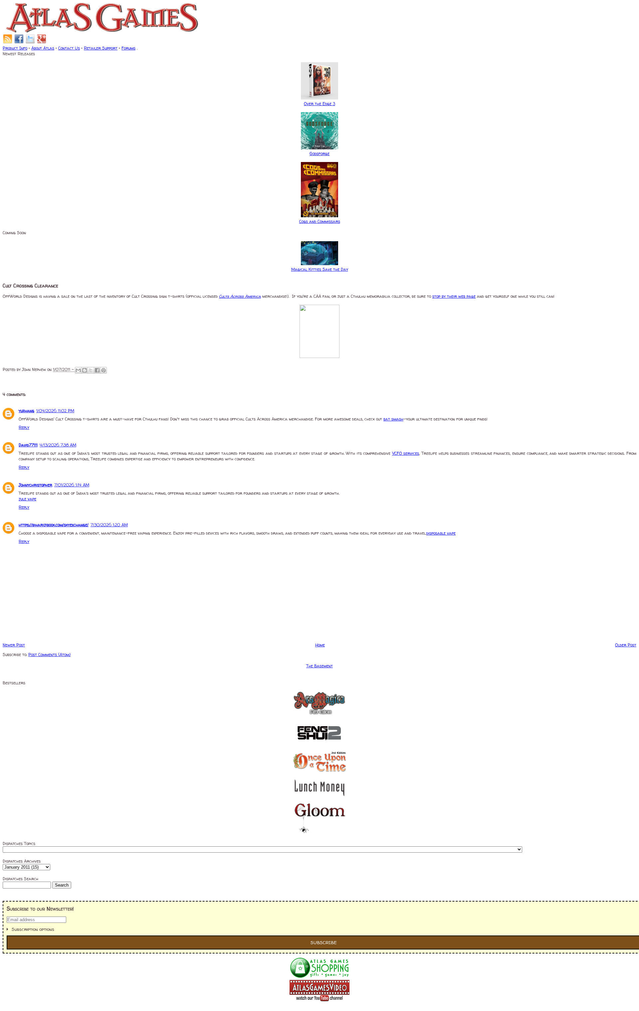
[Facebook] (19, 42)
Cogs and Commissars (319, 221)
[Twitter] (30, 42)
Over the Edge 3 (319, 103)
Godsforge (319, 153)
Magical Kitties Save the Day (319, 269)
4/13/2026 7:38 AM (58, 445)
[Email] (8, 42)
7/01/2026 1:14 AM (71, 485)
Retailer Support (100, 48)
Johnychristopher (35, 485)
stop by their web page (454, 296)
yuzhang (26, 411)
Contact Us (69, 48)
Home (320, 645)
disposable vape (441, 533)
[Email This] (78, 370)
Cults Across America (240, 296)
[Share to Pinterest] (103, 370)
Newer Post (14, 645)
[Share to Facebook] (97, 370)
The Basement (319, 666)
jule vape (27, 499)
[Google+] (42, 42)
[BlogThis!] (84, 370)
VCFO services (405, 453)
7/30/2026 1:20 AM (109, 525)
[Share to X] (91, 370)
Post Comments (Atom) (49, 654)
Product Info (15, 48)
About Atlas (42, 48)
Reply (24, 427)
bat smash (393, 419)
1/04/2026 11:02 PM (55, 411)
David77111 (28, 445)
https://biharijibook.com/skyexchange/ (54, 525)
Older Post (625, 645)
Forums (128, 48)
